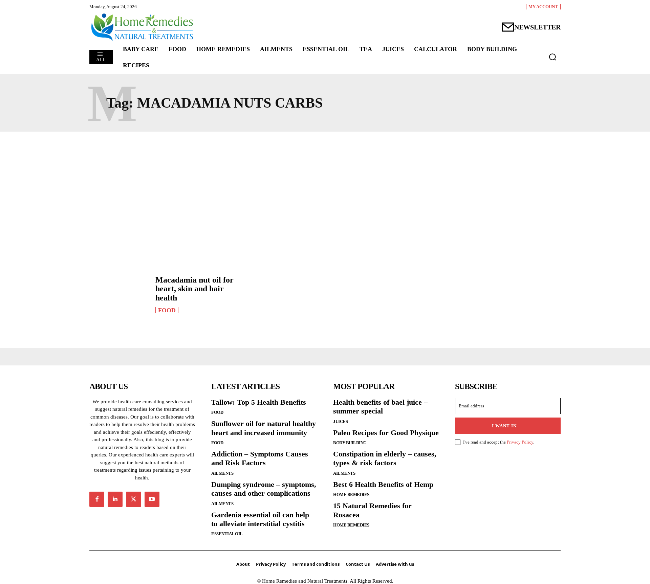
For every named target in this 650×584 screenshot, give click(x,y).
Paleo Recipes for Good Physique (386, 432)
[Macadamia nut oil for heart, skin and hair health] (119, 294)
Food (167, 310)
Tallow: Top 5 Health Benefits (258, 402)
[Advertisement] (325, 199)
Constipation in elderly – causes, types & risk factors (384, 458)
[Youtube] (152, 499)
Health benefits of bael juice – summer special (380, 406)
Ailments (222, 473)
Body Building (350, 442)
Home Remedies (351, 494)
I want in (504, 425)
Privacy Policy (520, 442)
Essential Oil (227, 533)
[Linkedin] (115, 499)
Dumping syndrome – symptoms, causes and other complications (263, 488)
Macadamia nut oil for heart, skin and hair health (194, 288)
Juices (340, 421)
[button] (552, 57)
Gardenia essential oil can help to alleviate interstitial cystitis (260, 519)
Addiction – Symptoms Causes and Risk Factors (259, 458)
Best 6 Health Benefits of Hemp (383, 484)
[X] (133, 499)
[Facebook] (96, 499)
